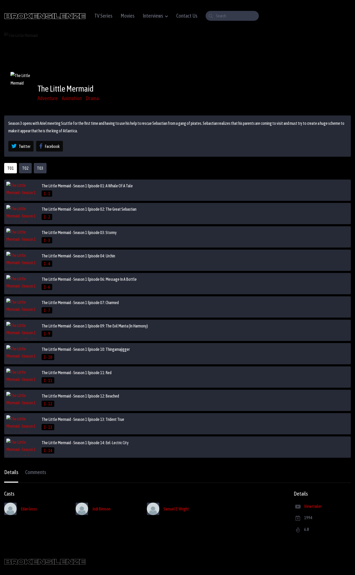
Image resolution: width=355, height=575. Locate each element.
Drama (92, 98)
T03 (40, 168)
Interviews (153, 16)
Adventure (47, 98)
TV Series (103, 16)
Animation (72, 98)
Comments (35, 472)
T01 (10, 168)
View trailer (312, 506)
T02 (25, 168)
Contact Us (186, 16)
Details (11, 472)
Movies (127, 16)
